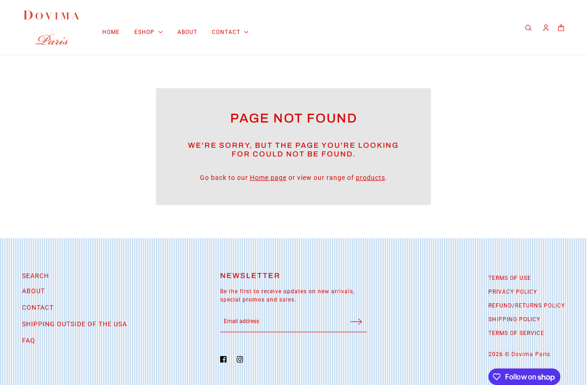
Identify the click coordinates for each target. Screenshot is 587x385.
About (33, 291)
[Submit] (356, 321)
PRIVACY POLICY (512, 292)
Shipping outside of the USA (74, 324)
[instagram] (242, 359)
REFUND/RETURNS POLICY (526, 305)
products (370, 177)
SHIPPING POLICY (514, 319)
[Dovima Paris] (51, 27)
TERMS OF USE (509, 278)
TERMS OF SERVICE (516, 333)
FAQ (28, 340)
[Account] (546, 28)
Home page (268, 177)
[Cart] (561, 28)
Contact (38, 307)
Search (35, 275)
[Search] (530, 27)
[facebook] (225, 359)
